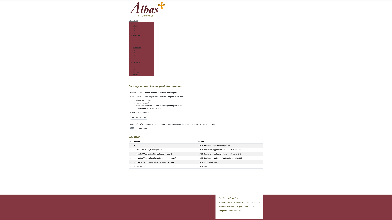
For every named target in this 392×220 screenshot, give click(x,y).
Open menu (133, 21)
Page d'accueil (140, 117)
